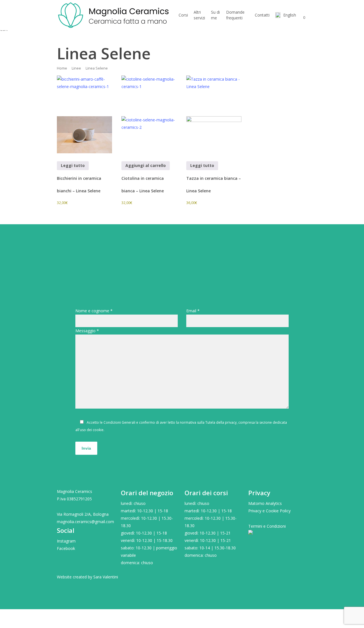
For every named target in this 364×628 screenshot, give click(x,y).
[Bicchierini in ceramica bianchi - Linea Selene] (84, 114)
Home (62, 68)
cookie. (98, 429)
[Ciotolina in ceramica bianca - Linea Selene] (149, 114)
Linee (76, 68)
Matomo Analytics (265, 503)
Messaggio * (87, 330)
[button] (182, 624)
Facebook (66, 548)
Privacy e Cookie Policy (269, 510)
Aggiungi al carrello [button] (145, 165)
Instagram (66, 541)
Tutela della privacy (221, 422)
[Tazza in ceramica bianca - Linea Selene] (213, 114)
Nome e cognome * (94, 310)
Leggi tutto (73, 165)
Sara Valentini (105, 577)
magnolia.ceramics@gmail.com (85, 521)
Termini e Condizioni (267, 526)
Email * (193, 310)
